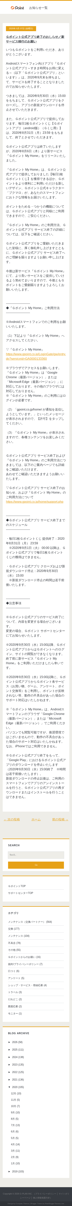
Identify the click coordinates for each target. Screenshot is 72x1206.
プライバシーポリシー (45, 1194)
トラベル (13, 992)
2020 (14, 1087)
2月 (13, 1157)
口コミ (12, 971)
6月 (13, 1131)
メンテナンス (15, 935)
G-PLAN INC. (26, 1194)
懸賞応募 (13, 1006)
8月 (13, 1118)
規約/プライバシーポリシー (23, 964)
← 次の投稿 (12, 819)
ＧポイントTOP (17, 886)
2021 (14, 1079)
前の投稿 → (60, 819)
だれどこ (13, 999)
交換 (10, 928)
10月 (13, 1106)
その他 (12, 949)
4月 (13, 1144)
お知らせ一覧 (38, 7)
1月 (13, 1163)
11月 (13, 1099)
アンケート (14, 978)
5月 (13, 1138)
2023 (14, 1064)
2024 (14, 1057)
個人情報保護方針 (41, 1198)
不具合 (12, 943)
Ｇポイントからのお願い (22, 957)
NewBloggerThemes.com (54, 1203)
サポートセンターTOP (20, 893)
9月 (13, 1112)
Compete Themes (22, 1203)
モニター (13, 1013)
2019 (14, 1171)
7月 (13, 1125)
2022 (14, 1072)
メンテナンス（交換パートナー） (27, 921)
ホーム (36, 819)
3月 (13, 1150)
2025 (14, 1049)
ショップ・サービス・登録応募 (25, 985)
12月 (13, 1093)
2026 (14, 1042)
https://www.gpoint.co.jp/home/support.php (34, 501)
